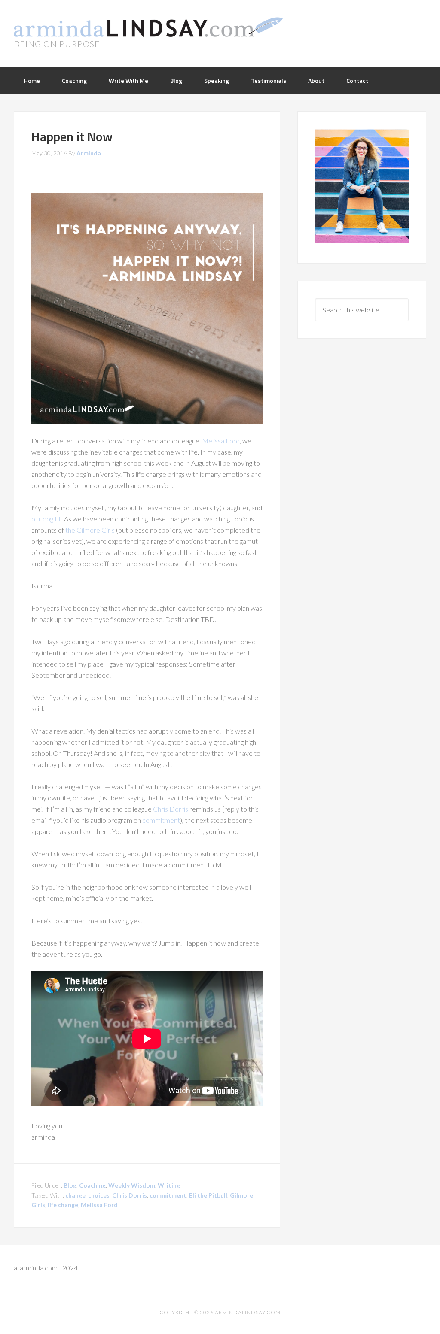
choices (99, 1195)
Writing (169, 1185)
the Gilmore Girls (90, 530)
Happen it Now (72, 136)
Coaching (92, 1185)
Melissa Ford (221, 441)
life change (63, 1204)
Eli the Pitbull (208, 1195)
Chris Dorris (170, 809)
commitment (161, 820)
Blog (70, 1185)
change (75, 1195)
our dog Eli (46, 519)
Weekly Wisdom (131, 1185)
